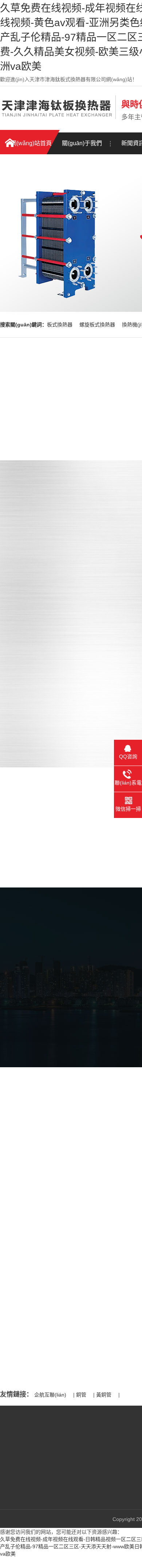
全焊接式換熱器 (80, 1478)
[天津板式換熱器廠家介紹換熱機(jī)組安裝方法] (62, 1257)
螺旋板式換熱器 (98, 324)
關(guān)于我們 (82, 143)
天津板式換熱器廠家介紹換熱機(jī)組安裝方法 (73, 1279)
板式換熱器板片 (80, 1489)
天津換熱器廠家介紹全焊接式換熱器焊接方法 (72, 1293)
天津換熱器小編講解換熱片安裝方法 (62, 1323)
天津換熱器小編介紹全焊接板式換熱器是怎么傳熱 (77, 1338)
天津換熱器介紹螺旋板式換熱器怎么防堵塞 (69, 1308)
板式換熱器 (60, 324)
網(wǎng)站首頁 (31, 143)
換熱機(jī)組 (75, 1467)
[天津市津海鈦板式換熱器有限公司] (56, 117)
